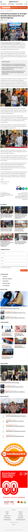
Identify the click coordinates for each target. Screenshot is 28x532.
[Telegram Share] (23, 188)
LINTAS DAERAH (8, 435)
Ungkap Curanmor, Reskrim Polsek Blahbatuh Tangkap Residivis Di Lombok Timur (6, 229)
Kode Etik (20, 512)
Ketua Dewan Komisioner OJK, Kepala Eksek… (7, 358)
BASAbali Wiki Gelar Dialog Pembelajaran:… (15, 426)
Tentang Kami (7, 517)
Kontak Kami (20, 517)
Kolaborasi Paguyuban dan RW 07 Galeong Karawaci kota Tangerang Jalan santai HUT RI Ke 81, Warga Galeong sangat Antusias (13, 73)
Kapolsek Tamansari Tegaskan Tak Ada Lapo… (15, 317)
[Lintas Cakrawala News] (14, 1)
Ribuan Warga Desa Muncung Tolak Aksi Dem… (15, 422)
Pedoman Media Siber (20, 519)
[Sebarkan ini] (17, 188)
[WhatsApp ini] (26, 188)
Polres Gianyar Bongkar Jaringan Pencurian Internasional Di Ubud (20, 229)
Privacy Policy (7, 515)
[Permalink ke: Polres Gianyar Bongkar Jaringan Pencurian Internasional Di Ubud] (21, 224)
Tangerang (4, 276)
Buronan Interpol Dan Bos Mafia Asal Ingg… (10, 382)
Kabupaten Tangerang (7, 278)
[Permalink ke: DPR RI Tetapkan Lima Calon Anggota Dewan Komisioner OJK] (7, 341)
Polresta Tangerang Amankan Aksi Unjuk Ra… (16, 416)
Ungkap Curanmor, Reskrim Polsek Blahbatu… (15, 392)
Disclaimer (20, 515)
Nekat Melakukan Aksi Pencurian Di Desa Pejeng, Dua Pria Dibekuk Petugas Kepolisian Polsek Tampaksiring (6, 244)
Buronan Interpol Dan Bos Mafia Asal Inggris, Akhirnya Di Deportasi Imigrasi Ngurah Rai (6, 216)
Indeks (7, 512)
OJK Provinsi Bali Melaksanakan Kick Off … (20, 347)
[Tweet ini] (20, 188)
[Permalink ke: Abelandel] (1, 20)
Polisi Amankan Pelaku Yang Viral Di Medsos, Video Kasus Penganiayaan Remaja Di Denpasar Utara (21, 216)
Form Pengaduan (7, 519)
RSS (14, 524)
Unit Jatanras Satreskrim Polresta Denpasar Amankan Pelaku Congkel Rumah (21, 242)
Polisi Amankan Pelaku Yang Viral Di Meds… (14, 386)
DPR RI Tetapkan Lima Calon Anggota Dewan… (7, 347)
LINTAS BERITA (3, 307)
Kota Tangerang (4, 183)
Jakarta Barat (5, 281)
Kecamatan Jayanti (6, 283)
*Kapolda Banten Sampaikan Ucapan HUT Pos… (15, 312)
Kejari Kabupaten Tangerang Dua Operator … (16, 431)
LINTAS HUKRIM (3, 381)
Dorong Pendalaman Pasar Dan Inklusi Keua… (7, 334)
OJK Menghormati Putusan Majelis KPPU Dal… (19, 335)
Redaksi (20, 513)
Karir (7, 513)
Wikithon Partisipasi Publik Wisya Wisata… (15, 436)
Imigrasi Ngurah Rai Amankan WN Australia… (10, 308)
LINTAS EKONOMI (5, 332)
